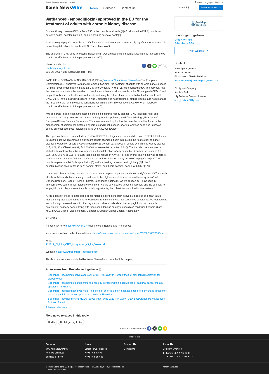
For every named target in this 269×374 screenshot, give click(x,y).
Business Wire (111, 80)
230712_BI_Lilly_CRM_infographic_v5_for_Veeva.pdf (75, 244)
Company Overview (172, 348)
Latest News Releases (96, 348)
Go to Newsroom (183, 39)
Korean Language (204, 2)
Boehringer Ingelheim (58, 68)
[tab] (65, 344)
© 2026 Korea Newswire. (56, 369)
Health (51, 322)
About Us (219, 2)
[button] (144, 65)
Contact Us (128, 8)
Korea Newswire (129, 80)
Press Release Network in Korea (60, 2)
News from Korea (93, 352)
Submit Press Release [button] (211, 7)
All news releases (56, 307)
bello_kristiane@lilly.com (187, 100)
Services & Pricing (55, 356)
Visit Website (198, 51)
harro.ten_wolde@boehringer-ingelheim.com (197, 80)
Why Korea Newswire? (57, 348)
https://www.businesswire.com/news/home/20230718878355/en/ (128, 233)
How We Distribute (55, 352)
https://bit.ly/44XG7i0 (77, 225)
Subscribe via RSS (184, 43)
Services (109, 8)
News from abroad (94, 356)
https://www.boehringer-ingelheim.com (77, 251)
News (94, 8)
